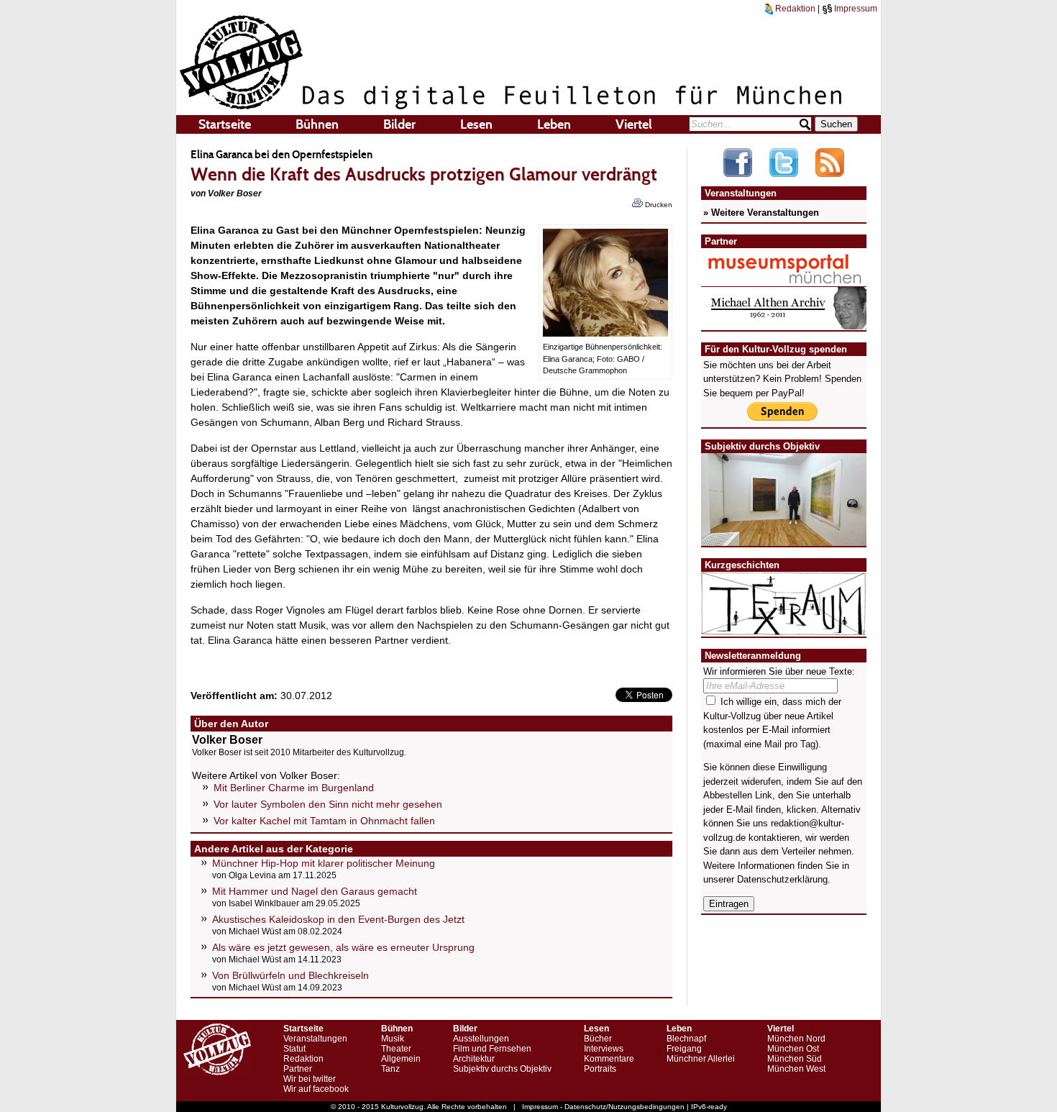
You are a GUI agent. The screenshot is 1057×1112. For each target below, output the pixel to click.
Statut (294, 1049)
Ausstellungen (481, 1039)
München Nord (796, 1039)
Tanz (390, 1069)
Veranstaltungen (315, 1039)
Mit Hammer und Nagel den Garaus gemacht (314, 891)
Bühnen (317, 124)
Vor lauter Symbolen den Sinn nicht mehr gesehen (328, 804)
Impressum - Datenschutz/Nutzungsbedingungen (603, 1107)
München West (796, 1069)
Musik (392, 1039)
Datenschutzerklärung (782, 879)
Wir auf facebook (316, 1089)
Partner (297, 1069)
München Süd (794, 1059)
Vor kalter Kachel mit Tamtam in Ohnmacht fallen (324, 820)
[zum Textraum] (783, 626)
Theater (396, 1049)
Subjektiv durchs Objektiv (502, 1069)
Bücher (598, 1039)
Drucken (657, 205)
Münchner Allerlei (701, 1059)
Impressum (854, 9)
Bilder (399, 124)
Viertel (634, 124)
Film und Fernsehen (492, 1049)
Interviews (603, 1049)
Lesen (476, 124)
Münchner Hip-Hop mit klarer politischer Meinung (323, 863)
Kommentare (609, 1059)
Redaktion (794, 9)
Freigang (684, 1049)
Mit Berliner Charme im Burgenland (294, 787)
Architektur (474, 1059)
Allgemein (401, 1059)
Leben (554, 124)
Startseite (224, 124)
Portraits (600, 1069)
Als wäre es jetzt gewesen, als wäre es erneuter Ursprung (343, 947)
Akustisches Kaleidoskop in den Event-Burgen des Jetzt (338, 919)
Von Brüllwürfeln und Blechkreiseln (290, 975)
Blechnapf (686, 1039)
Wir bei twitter (309, 1079)
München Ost (793, 1049)
